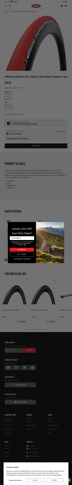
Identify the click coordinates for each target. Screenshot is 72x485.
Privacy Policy (57, 475)
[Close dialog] (62, 224)
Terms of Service (18, 258)
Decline (54, 480)
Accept (35, 480)
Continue (22, 249)
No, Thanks (22, 254)
